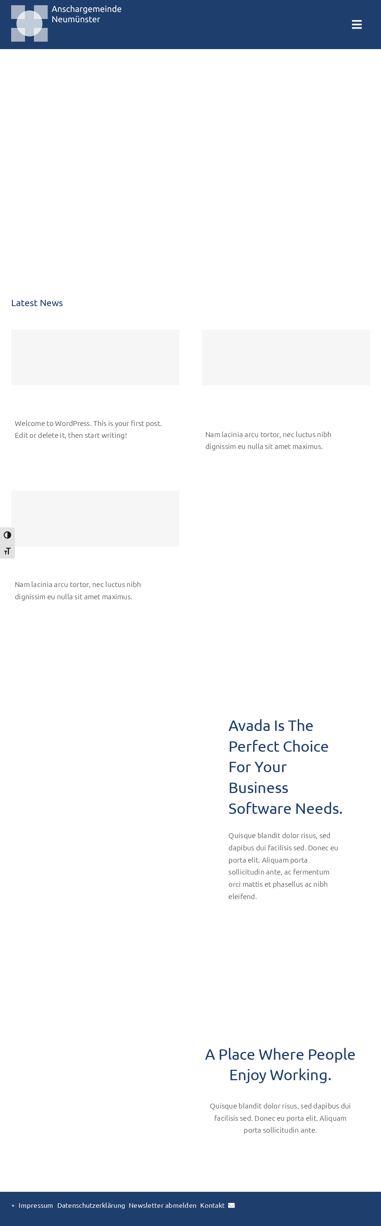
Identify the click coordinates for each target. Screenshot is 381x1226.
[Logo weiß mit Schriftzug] (66, 8)
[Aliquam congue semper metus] (95, 518)
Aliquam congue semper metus (65, 566)
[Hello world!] (95, 357)
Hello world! (34, 405)
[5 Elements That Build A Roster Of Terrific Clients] (286, 357)
